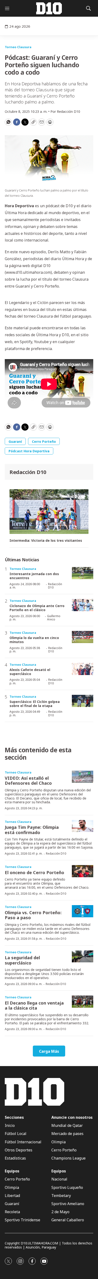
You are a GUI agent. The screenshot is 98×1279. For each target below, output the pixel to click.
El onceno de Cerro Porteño (34, 872)
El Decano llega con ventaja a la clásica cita (34, 1005)
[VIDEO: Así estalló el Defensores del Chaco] (82, 777)
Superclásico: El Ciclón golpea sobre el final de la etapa (35, 703)
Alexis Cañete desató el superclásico (30, 671)
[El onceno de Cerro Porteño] (82, 871)
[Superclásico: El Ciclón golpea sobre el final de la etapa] (82, 701)
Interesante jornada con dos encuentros (34, 576)
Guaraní (15, 441)
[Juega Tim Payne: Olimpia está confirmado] (82, 826)
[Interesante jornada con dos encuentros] (82, 573)
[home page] (49, 8)
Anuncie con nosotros (72, 1117)
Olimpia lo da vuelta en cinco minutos (34, 639)
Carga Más (49, 1051)
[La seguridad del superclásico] (82, 956)
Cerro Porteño (44, 441)
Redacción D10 (28, 471)
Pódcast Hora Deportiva (29, 451)
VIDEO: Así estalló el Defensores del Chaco (28, 780)
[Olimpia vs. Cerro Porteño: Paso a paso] (82, 911)
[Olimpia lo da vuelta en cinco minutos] (82, 637)
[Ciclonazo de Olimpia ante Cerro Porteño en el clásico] (82, 605)
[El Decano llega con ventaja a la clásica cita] (82, 1001)
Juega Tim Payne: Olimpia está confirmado (32, 829)
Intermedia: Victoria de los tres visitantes (46, 541)
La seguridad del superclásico (22, 960)
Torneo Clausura (18, 47)
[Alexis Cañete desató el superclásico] (82, 669)
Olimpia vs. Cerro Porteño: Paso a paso (33, 915)
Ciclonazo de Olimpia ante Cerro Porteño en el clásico (37, 607)
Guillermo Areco (53, 617)
